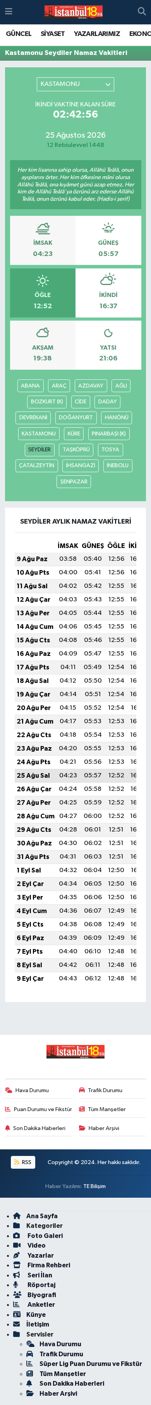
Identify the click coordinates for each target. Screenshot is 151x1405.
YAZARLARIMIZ (97, 34)
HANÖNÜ (117, 417)
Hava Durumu (32, 1090)
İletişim (37, 1324)
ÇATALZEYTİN (36, 465)
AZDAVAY (90, 386)
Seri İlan (39, 1275)
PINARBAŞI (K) (109, 434)
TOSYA (110, 449)
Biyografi (41, 1295)
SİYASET (53, 34)
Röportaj (40, 1285)
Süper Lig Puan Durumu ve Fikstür (90, 1364)
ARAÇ (59, 386)
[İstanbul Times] (74, 12)
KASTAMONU (39, 434)
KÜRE (74, 434)
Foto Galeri (44, 1236)
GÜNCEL (18, 34)
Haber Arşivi (104, 1128)
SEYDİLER (39, 449)
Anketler (40, 1304)
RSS (26, 1162)
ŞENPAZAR (74, 482)
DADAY (107, 402)
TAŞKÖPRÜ (76, 449)
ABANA (30, 386)
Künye (36, 1314)
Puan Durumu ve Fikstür (43, 1109)
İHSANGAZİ (80, 465)
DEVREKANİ (33, 417)
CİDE (80, 402)
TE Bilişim (94, 1186)
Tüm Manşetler (107, 1109)
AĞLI (121, 386)
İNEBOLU (118, 465)
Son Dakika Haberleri (39, 1128)
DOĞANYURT (76, 417)
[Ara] (142, 12)
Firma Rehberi (48, 1265)
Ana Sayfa (42, 1216)
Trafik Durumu (105, 1090)
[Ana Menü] (8, 12)
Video (36, 1245)
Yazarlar (40, 1255)
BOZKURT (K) (47, 402)
